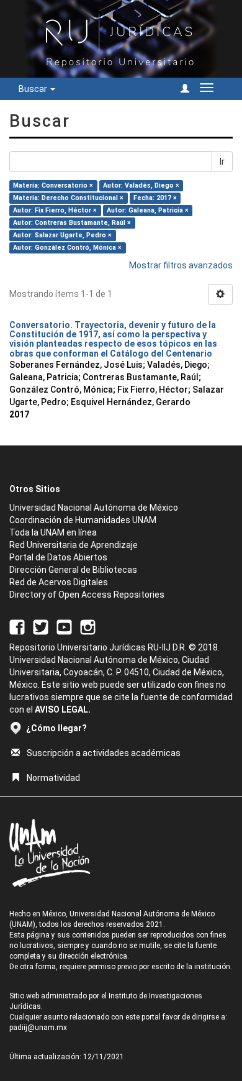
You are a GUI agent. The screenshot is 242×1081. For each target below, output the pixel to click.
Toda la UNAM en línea (53, 532)
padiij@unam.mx (38, 1027)
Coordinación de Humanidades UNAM (82, 520)
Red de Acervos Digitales (58, 582)
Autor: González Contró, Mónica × (67, 248)
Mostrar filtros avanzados (181, 265)
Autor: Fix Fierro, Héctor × (55, 210)
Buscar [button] (34, 89)
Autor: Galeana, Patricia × (148, 210)
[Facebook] (17, 626)
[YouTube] (64, 626)
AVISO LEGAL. (63, 709)
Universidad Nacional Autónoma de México (93, 508)
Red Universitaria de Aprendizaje (73, 545)
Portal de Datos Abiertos (58, 557)
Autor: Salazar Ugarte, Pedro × (62, 235)
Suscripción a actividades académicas (104, 753)
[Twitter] (40, 626)
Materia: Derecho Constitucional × (68, 198)
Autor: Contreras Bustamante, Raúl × (72, 223)
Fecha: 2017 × (155, 198)
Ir (222, 161)
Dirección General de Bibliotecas (73, 570)
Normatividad (53, 778)
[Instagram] (88, 626)
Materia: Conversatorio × (53, 185)
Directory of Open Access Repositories (86, 595)
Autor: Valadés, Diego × (141, 185)
